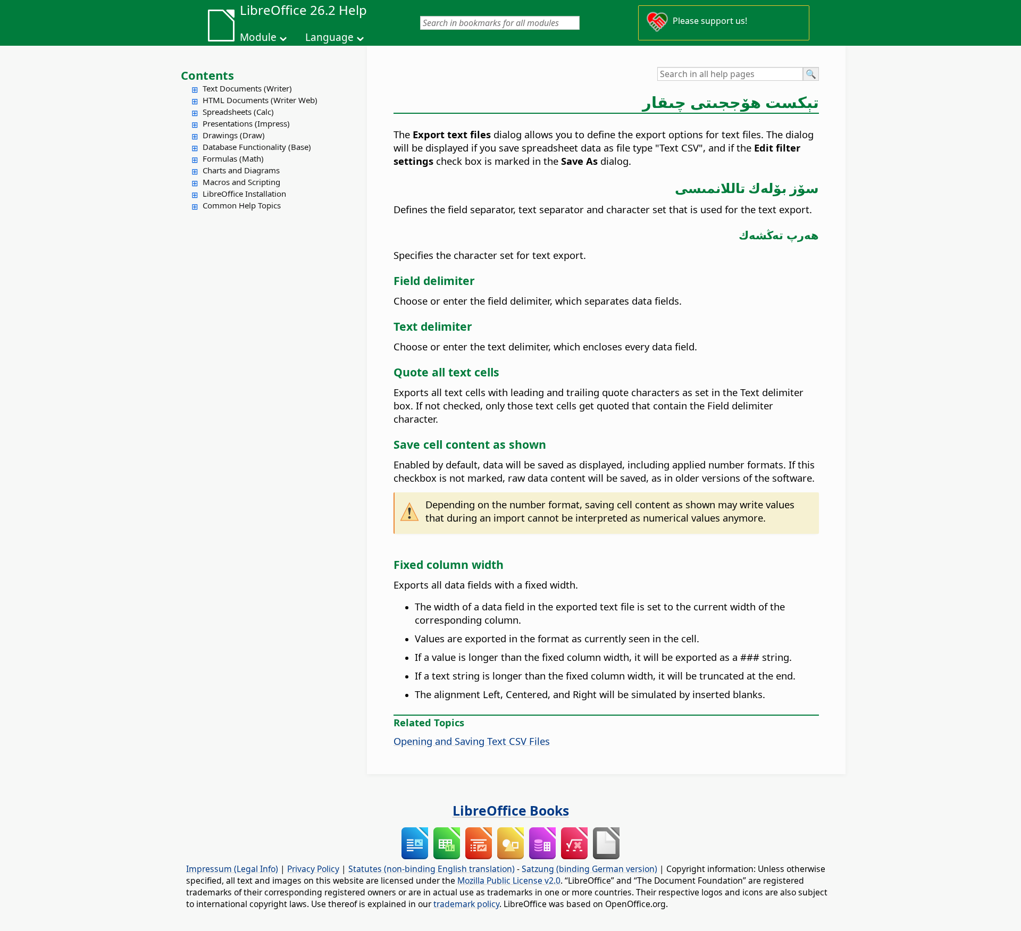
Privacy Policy (313, 869)
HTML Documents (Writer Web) (260, 100)
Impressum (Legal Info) (232, 869)
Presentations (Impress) (246, 123)
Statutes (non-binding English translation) (431, 869)
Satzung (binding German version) (589, 869)
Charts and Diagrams (241, 170)
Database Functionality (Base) (257, 146)
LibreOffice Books (511, 810)
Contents (207, 75)
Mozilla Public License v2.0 (508, 880)
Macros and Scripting (241, 182)
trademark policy (466, 904)
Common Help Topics (242, 205)
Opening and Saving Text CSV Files (472, 741)
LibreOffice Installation (244, 193)
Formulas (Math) (233, 158)
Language (329, 37)
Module (258, 37)
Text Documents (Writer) (247, 88)
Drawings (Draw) (234, 135)
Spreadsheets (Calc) (238, 111)
